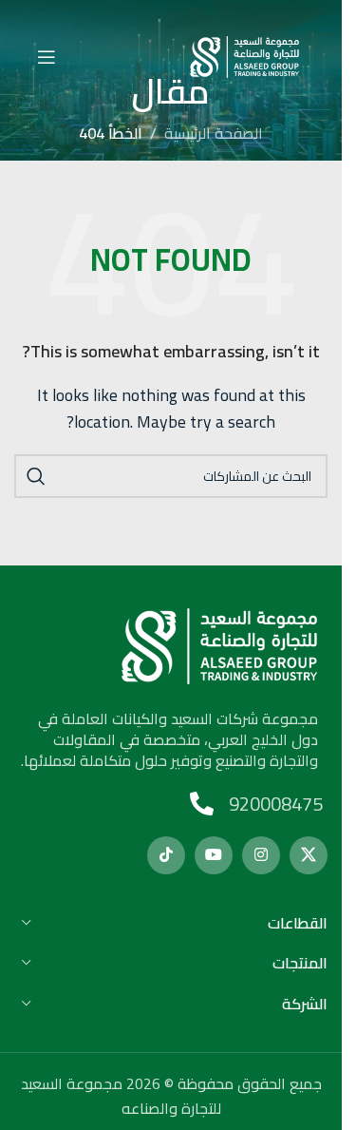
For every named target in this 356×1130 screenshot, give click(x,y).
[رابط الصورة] (219, 644)
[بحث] (36, 476)
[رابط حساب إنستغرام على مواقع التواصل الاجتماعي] (261, 855)
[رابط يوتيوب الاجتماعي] (214, 855)
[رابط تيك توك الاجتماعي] (166, 855)
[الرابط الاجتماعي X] (309, 855)
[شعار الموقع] (244, 55)
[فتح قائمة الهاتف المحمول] (47, 57)
